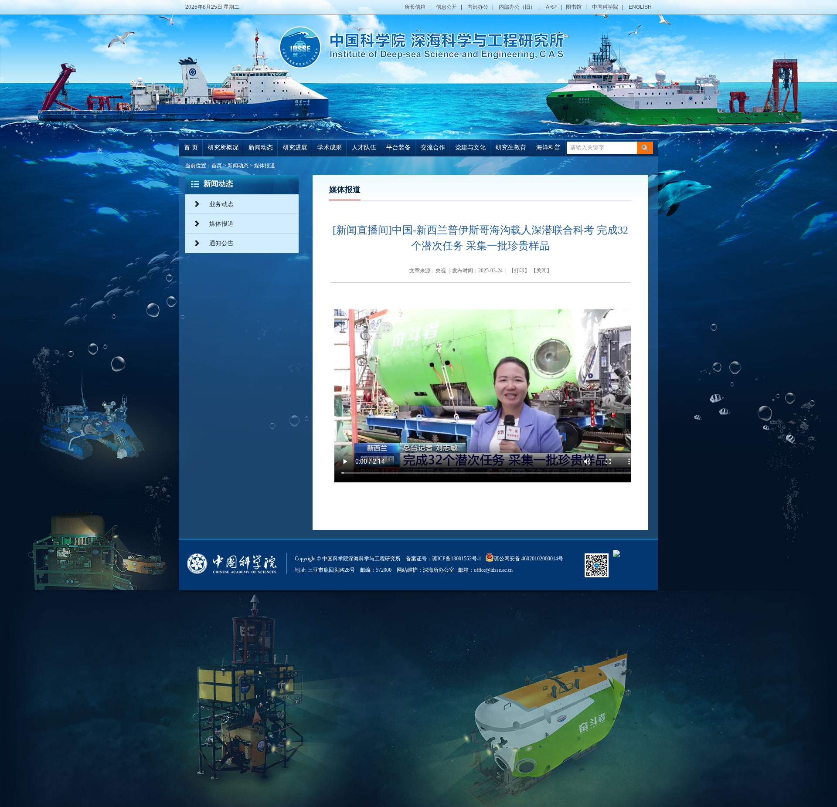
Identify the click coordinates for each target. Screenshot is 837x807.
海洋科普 (548, 147)
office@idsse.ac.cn (493, 570)
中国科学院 (605, 7)
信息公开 (446, 7)
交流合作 (433, 147)
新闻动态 (260, 147)
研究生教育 (511, 147)
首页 (216, 166)
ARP (551, 7)
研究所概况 (223, 147)
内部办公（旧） (517, 7)
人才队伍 (364, 147)
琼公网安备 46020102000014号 (528, 559)
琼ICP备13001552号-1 (458, 559)
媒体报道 (264, 166)
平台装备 (398, 147)
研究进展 (295, 147)
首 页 (191, 147)
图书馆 (574, 7)
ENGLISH (640, 7)
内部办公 (477, 7)
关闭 (541, 271)
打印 (519, 271)
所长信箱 (415, 7)
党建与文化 (470, 147)
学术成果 (329, 147)
